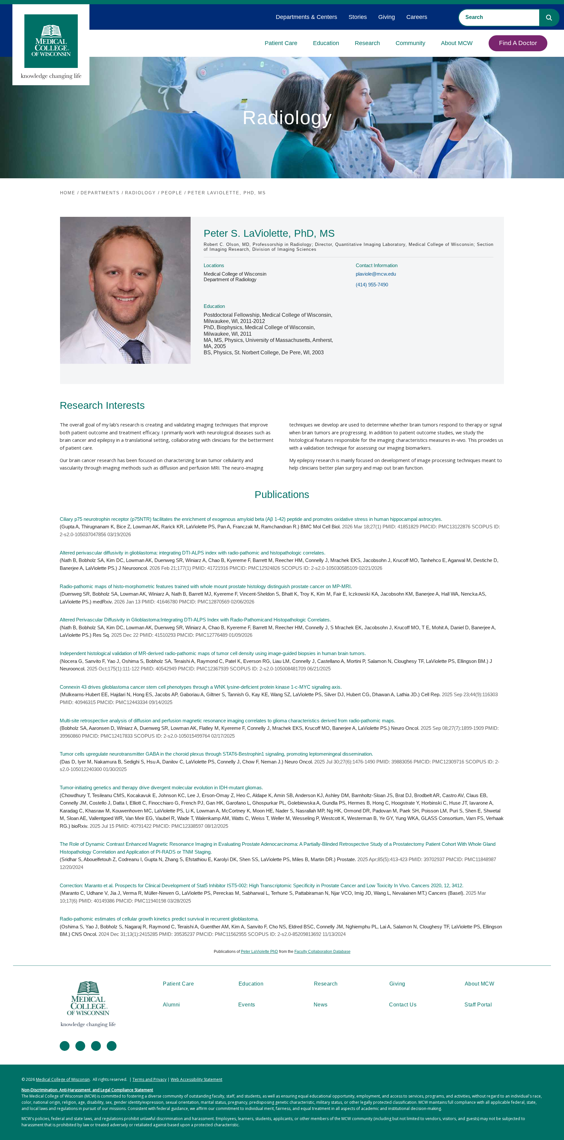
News (321, 1004)
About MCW (457, 43)
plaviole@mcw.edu (376, 274)
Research (367, 43)
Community (410, 43)
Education (326, 43)
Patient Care (281, 43)
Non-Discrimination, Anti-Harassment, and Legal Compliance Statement (87, 1090)
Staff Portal (478, 1004)
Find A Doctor (518, 43)
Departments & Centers (306, 17)
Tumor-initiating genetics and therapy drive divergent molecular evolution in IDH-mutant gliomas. (161, 787)
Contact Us (402, 1004)
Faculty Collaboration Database (322, 951)
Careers (416, 17)
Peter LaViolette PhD (259, 951)
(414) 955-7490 (372, 284)
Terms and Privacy (149, 1079)
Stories (358, 17)
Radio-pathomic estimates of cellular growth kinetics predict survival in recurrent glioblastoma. (159, 919)
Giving (386, 17)
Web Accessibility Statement (196, 1079)
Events (246, 1004)
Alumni (171, 1004)
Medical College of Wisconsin (63, 1079)
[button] (549, 17)
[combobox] (499, 17)
